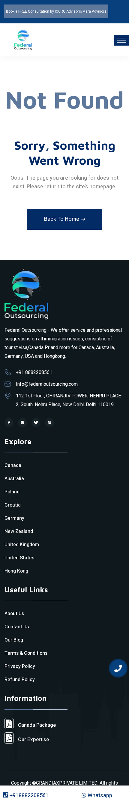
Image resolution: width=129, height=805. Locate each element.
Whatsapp (99, 796)
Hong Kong (16, 571)
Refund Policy (19, 679)
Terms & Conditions (25, 653)
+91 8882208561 (34, 372)
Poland (12, 491)
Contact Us (16, 626)
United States (19, 557)
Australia (14, 478)
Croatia (12, 505)
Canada (12, 465)
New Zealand (18, 531)
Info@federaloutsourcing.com (47, 384)
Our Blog (13, 640)
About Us (14, 613)
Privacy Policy (19, 666)
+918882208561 (28, 796)
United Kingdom (21, 544)
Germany (14, 518)
